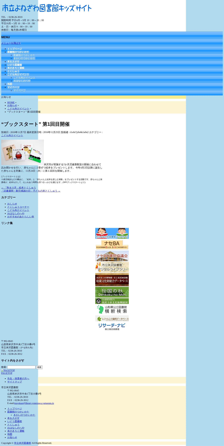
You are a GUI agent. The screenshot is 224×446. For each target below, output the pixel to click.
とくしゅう (13, 424)
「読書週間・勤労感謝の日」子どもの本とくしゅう (30, 191)
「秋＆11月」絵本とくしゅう (18, 187)
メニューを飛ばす (11, 43)
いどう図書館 (14, 421)
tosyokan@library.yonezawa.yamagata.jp (34, 403)
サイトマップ (14, 381)
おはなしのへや (21, 80)
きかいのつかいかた (24, 58)
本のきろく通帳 (15, 431)
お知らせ (12, 437)
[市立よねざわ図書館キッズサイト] (47, 14)
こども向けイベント (24, 77)
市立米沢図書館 (22, 443)
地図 (9, 434)
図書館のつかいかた (24, 55)
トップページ (14, 408)
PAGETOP (6, 373)
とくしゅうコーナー (18, 207)
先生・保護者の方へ (18, 378)
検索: (4, 367)
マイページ (19, 90)
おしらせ (12, 203)
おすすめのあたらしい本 (20, 216)
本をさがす (13, 418)
